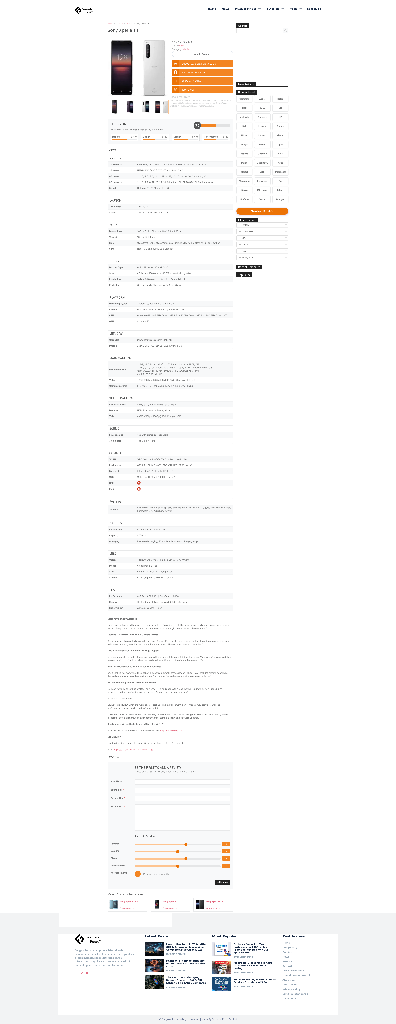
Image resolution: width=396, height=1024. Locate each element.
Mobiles (186, 49)
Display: (115, 858)
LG (280, 108)
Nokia (280, 98)
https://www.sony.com (171, 730)
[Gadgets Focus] (84, 10)
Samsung (244, 98)
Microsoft (280, 172)
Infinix (280, 190)
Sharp (244, 190)
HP (280, 117)
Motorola (244, 117)
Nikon (244, 135)
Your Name (117, 781)
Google (244, 144)
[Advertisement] (262, 54)
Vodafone (244, 181)
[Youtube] (87, 973)
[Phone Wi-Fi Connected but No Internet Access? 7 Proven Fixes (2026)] (154, 965)
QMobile (262, 117)
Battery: (115, 843)
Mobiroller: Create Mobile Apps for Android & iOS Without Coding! (253, 965)
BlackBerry (262, 162)
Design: (115, 851)
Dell (244, 126)
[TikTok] (81, 973)
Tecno (262, 199)
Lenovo (262, 135)
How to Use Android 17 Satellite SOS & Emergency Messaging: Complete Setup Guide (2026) (186, 947)
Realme (244, 153)
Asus (280, 162)
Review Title (118, 798)
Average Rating (119, 872)
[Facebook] (76, 973)
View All (251, 92)
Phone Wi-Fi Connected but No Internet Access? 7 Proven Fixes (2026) (186, 963)
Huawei (262, 126)
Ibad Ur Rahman (176, 954)
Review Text (118, 806)
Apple (262, 98)
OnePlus (262, 153)
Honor (262, 144)
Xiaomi (280, 135)
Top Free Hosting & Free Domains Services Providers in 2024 (255, 981)
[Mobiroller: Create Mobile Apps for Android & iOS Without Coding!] (221, 967)
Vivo (280, 153)
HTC (244, 108)
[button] (314, 9)
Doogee (280, 199)
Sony (139, 894)
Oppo (280, 144)
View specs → (127, 908)
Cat (280, 181)
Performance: (118, 865)
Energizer (262, 181)
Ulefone (244, 199)
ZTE (262, 172)
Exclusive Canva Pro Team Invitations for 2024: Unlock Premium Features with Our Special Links (251, 948)
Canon (280, 126)
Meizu (244, 162)
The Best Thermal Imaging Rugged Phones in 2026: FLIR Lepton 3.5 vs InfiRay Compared (186, 980)
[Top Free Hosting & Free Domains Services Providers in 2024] (221, 984)
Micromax (262, 190)
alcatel (244, 172)
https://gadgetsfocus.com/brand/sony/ (133, 749)
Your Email (117, 789)
